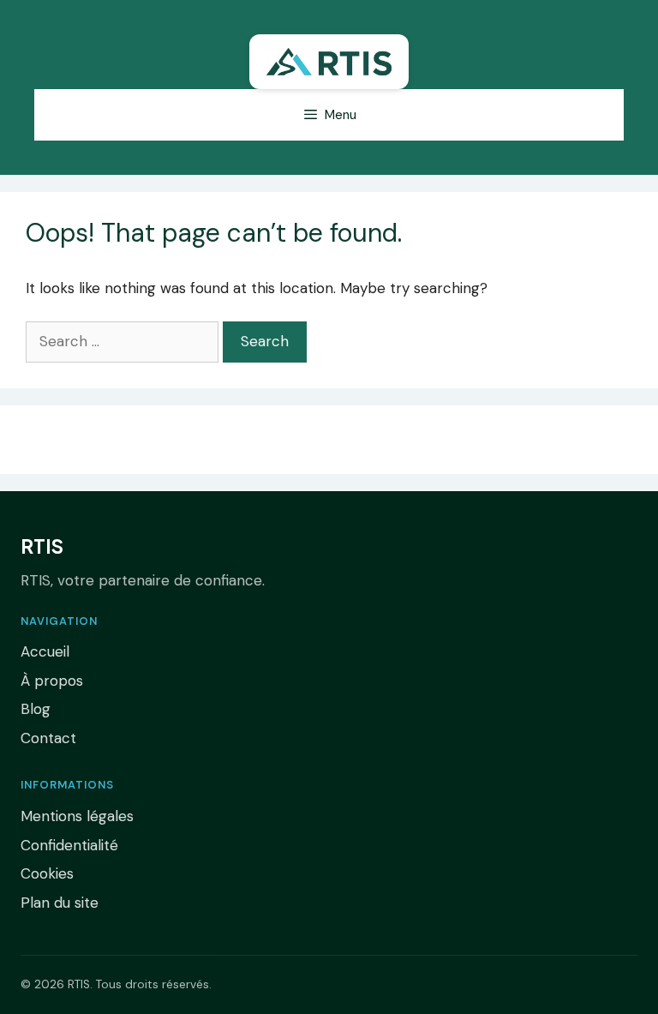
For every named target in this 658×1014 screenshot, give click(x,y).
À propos (52, 680)
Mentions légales (77, 816)
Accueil (45, 651)
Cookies (47, 873)
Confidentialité (69, 845)
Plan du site (60, 902)
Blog (36, 708)
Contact (48, 738)
